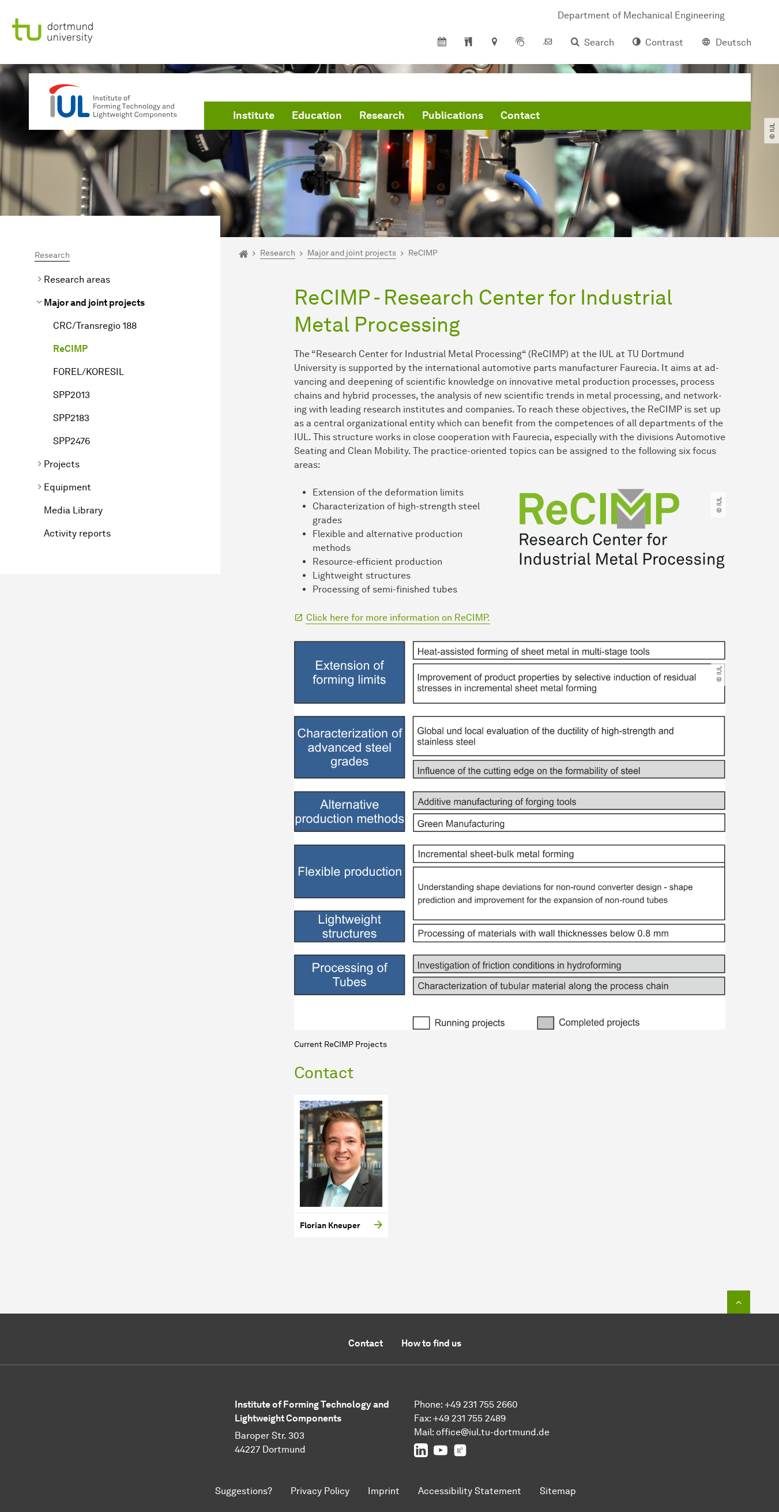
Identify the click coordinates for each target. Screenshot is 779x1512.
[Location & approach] (493, 42)
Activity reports (77, 533)
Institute (253, 115)
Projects (62, 464)
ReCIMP (70, 348)
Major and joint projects (94, 302)
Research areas (77, 279)
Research (382, 115)
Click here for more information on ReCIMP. (398, 617)
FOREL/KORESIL (88, 371)
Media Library (73, 510)
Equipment (67, 487)
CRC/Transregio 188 (95, 325)
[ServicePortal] (520, 42)
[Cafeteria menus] (468, 42)
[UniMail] (548, 42)
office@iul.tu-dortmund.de (493, 1432)
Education (317, 115)
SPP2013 (71, 394)
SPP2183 (71, 417)
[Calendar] (442, 42)
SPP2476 (71, 441)
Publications (452, 115)
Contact (520, 115)
